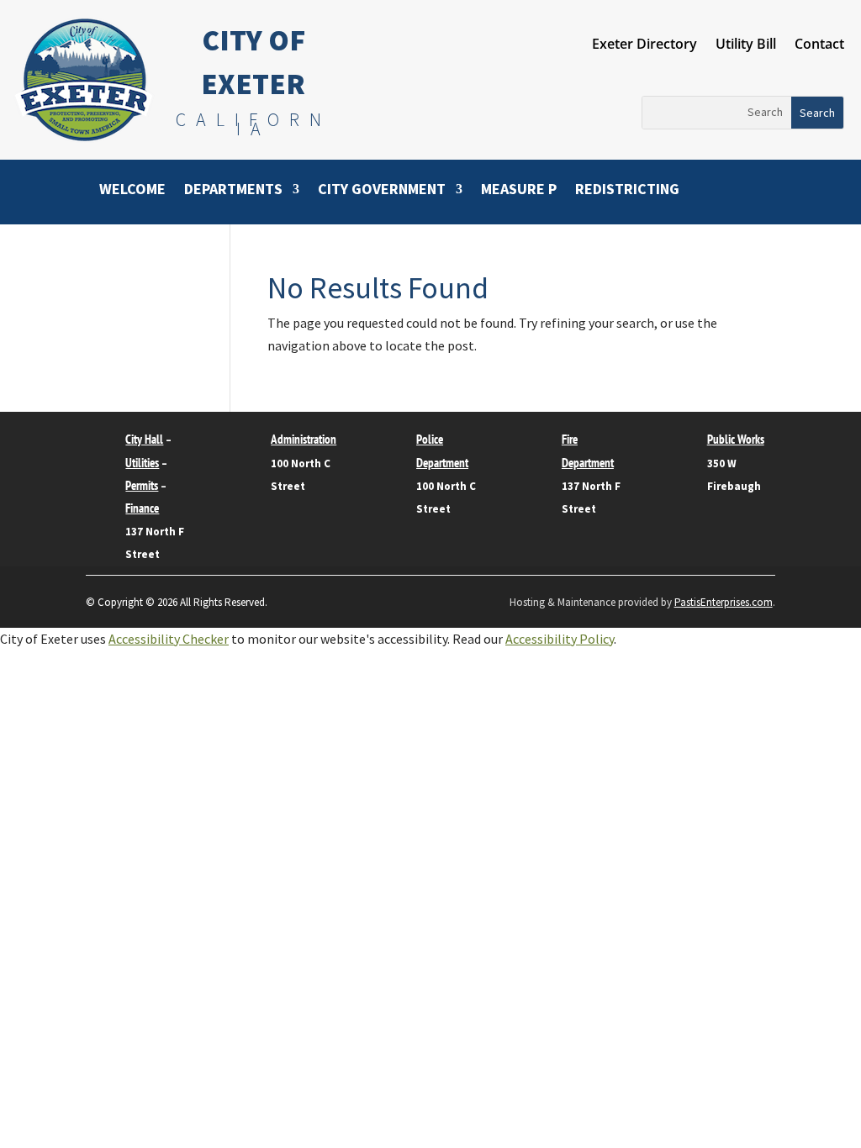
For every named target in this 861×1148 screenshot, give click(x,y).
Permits (141, 485)
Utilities (142, 463)
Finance (142, 508)
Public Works (735, 439)
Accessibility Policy (559, 638)
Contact (819, 45)
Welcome (132, 190)
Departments (233, 190)
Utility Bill (746, 45)
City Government (382, 190)
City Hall (144, 439)
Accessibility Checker (168, 638)
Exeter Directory (644, 45)
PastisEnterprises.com (723, 602)
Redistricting (627, 190)
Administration (303, 439)
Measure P (519, 190)
